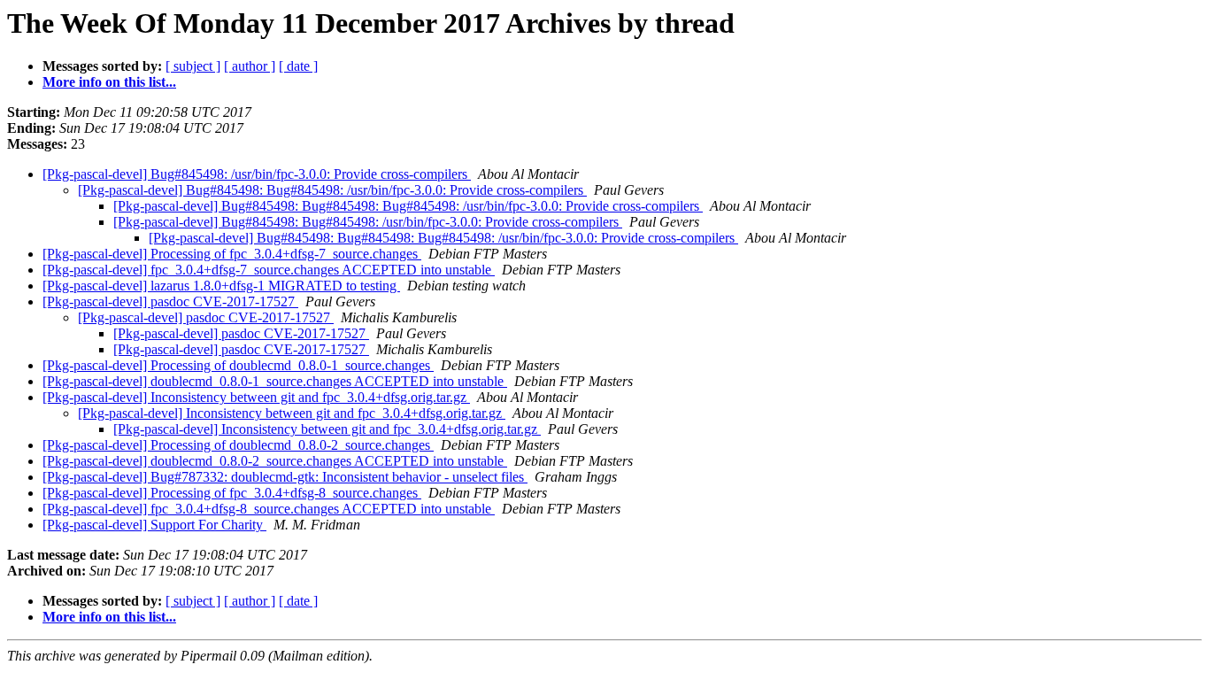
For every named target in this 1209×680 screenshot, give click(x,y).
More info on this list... (109, 81)
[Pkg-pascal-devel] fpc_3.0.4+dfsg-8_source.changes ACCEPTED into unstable (268, 508)
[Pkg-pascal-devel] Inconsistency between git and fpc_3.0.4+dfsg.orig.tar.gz (256, 397)
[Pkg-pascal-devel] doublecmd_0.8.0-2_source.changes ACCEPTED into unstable (274, 460)
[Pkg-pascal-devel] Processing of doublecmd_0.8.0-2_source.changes (238, 444)
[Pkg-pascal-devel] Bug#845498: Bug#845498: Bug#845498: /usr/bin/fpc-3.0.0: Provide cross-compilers (408, 205)
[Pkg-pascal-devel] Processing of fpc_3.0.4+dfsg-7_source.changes (231, 253)
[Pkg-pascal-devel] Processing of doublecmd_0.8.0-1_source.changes (238, 365)
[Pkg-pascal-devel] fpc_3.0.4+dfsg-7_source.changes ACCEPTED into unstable (268, 269)
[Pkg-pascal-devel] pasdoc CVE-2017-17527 (170, 301)
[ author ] (249, 65)
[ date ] (298, 65)
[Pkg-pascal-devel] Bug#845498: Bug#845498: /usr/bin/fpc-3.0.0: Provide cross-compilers (332, 189)
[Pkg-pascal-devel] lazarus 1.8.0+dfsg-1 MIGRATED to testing (221, 285)
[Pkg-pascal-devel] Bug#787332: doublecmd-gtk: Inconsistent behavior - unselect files (284, 476)
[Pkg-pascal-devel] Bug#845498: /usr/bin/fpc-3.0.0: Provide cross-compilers (256, 174)
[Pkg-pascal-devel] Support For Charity (154, 524)
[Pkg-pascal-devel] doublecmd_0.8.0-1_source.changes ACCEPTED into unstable (274, 381)
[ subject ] (193, 65)
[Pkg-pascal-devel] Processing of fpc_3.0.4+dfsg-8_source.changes (231, 492)
